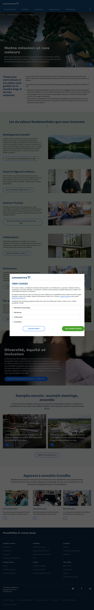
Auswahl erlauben (33, 328)
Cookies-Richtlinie (65, 296)
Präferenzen (18, 317)
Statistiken (18, 322)
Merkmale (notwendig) (22, 308)
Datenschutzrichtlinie (18, 298)
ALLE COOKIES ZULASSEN (73, 328)
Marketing (17, 312)
